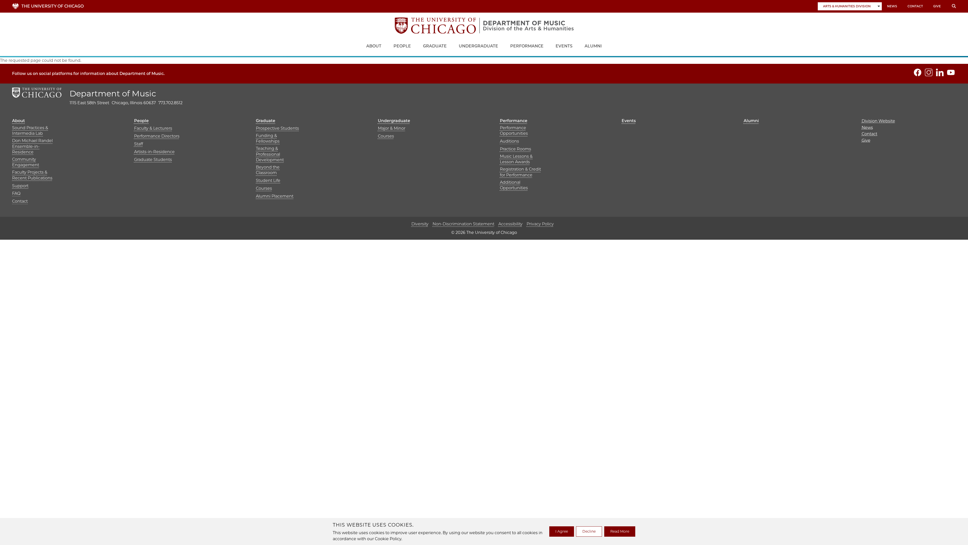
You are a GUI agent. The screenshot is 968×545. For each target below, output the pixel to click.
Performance (526, 46)
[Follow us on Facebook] (917, 72)
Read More (619, 531)
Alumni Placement (274, 196)
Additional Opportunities (514, 185)
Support (20, 185)
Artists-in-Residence (154, 151)
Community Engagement (25, 162)
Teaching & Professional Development (270, 154)
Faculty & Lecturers (153, 128)
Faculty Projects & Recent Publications (32, 175)
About (373, 46)
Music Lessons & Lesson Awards (516, 159)
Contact (915, 6)
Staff (138, 144)
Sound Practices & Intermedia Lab (30, 130)
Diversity (420, 224)
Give (937, 6)
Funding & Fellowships (268, 138)
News (892, 6)
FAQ (16, 193)
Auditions (509, 141)
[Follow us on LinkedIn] (940, 72)
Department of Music (113, 93)
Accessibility (510, 224)
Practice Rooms (515, 149)
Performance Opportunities (514, 130)
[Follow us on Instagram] (928, 72)
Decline (589, 531)
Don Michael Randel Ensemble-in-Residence (32, 146)
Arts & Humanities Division (847, 6)
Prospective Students (277, 128)
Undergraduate (478, 46)
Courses (264, 188)
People (402, 46)
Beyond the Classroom (268, 170)
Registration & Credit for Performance (520, 172)
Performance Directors (156, 136)
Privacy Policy (540, 224)
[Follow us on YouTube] (951, 72)
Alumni (593, 46)
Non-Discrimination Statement (463, 224)
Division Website (878, 121)
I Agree (561, 531)
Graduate (435, 46)
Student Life (268, 180)
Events (564, 46)
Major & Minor (391, 128)
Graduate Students (153, 159)
